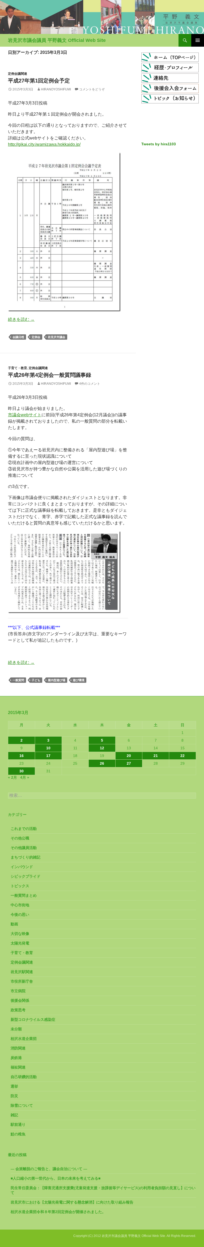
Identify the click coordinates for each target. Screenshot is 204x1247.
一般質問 (18, 680)
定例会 (36, 337)
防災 (14, 1096)
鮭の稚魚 (18, 1134)
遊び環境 (78, 680)
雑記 (14, 1115)
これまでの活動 (24, 828)
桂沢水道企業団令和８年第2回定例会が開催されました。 (58, 1212)
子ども (36, 680)
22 (182, 756)
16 (21, 756)
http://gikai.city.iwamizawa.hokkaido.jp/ (44, 144)
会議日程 (18, 337)
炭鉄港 (16, 1058)
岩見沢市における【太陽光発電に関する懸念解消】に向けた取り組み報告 (72, 1202)
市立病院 (18, 991)
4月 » (24, 777)
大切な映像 (20, 933)
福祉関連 (18, 1067)
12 (102, 748)
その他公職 (20, 838)
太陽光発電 (20, 943)
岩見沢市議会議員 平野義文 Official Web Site (57, 40)
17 (48, 756)
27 (129, 763)
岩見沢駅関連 (22, 972)
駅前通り (18, 1124)
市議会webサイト (24, 415)
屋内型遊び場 (56, 680)
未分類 (16, 1029)
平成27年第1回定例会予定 (39, 81)
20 (129, 756)
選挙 (14, 1086)
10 (48, 748)
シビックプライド (25, 876)
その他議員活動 (24, 848)
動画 (14, 924)
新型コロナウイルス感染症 (33, 1019)
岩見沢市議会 (56, 337)
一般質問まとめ (24, 895)
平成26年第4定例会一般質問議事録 (49, 375)
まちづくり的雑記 (25, 857)
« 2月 (12, 777)
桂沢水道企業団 (24, 1038)
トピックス (20, 886)
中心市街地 (20, 905)
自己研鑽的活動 (24, 1077)
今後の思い (20, 914)
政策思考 (18, 1010)
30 (21, 771)
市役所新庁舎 (22, 981)
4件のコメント (89, 384)
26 (102, 763)
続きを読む (21, 319)
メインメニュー (197, 40)
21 (156, 756)
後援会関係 (20, 1000)
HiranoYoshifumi (56, 89)
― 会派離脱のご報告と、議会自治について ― (49, 1169)
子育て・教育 (17, 368)
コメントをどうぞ (92, 89)
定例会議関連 (17, 74)
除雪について (22, 1105)
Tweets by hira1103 (158, 144)
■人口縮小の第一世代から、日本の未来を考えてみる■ (55, 1178)
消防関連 (18, 1048)
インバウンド (22, 867)
